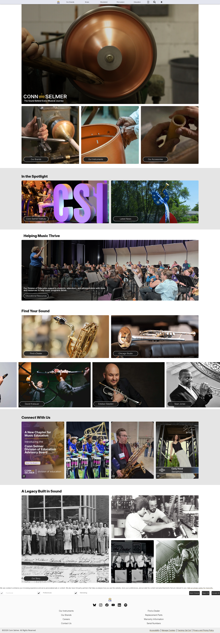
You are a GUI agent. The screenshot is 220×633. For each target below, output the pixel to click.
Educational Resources (36, 296)
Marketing (83, 593)
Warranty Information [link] (154, 619)
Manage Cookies (168, 630)
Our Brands (70, 2)
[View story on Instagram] (43, 450)
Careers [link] (66, 619)
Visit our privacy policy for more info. (200, 588)
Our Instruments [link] (66, 611)
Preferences (47, 593)
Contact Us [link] (66, 623)
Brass (87, 2)
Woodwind (103, 2)
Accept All (215, 593)
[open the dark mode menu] (161, 2)
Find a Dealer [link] (154, 611)
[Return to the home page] (109, 599)
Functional (9, 593)
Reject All (205, 593)
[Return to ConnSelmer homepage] (58, 2)
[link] (94, 605)
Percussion (120, 2)
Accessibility (155, 630)
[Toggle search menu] (154, 2)
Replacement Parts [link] (153, 615)
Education (137, 2)
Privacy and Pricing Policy (203, 630)
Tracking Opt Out (184, 630)
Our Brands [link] (66, 615)
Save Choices (194, 593)
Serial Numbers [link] (154, 623)
